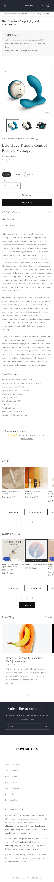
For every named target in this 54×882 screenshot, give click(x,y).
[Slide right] (33, 60)
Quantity (5, 180)
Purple (30, 174)
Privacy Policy (11, 776)
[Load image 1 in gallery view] (12, 125)
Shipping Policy (11, 770)
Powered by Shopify (34, 878)
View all (27, 605)
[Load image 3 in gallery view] (41, 125)
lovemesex (22, 878)
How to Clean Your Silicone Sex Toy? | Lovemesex (24, 659)
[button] (5, 5)
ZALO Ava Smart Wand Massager (33, 493)
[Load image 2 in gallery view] (27, 125)
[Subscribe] (46, 726)
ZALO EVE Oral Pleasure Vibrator (11, 493)
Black (17, 174)
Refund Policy (11, 782)
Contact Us (9, 794)
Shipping (5, 160)
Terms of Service (12, 788)
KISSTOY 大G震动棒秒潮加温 (36, 564)
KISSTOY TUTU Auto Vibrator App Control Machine (13, 566)
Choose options (13, 512)
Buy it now (27, 203)
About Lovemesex (12, 765)
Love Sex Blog (11, 800)
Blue (7, 174)
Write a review (27, 439)
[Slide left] (21, 60)
